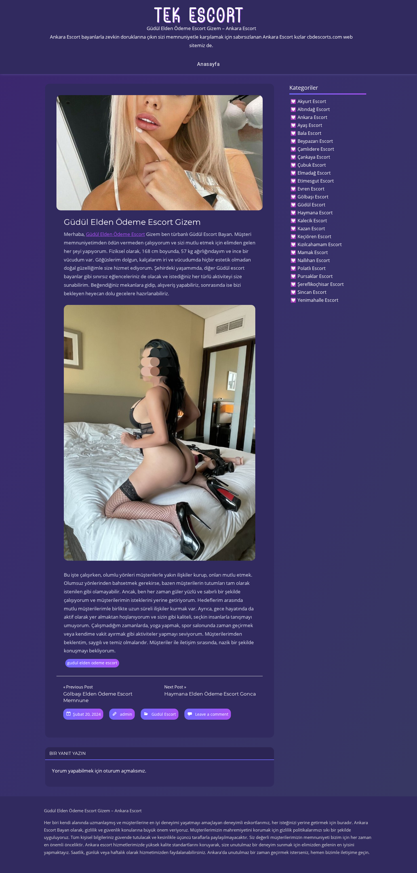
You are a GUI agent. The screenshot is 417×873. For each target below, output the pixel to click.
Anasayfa (208, 64)
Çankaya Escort (314, 157)
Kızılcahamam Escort (320, 244)
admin (126, 714)
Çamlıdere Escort (316, 149)
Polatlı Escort (312, 268)
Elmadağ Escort (314, 173)
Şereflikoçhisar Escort (321, 284)
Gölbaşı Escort (313, 197)
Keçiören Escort (314, 236)
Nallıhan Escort (314, 260)
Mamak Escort (313, 252)
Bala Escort (309, 133)
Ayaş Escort (310, 125)
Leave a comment (211, 714)
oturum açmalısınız (124, 770)
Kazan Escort (311, 228)
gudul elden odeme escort (92, 662)
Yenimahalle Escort (318, 300)
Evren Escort (311, 189)
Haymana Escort (315, 213)
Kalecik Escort (312, 220)
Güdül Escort (163, 714)
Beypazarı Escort (315, 141)
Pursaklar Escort (315, 276)
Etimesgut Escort (316, 181)
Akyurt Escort (312, 101)
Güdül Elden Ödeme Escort (115, 234)
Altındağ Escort (314, 109)
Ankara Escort (312, 117)
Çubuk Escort (312, 165)
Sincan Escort (312, 292)
